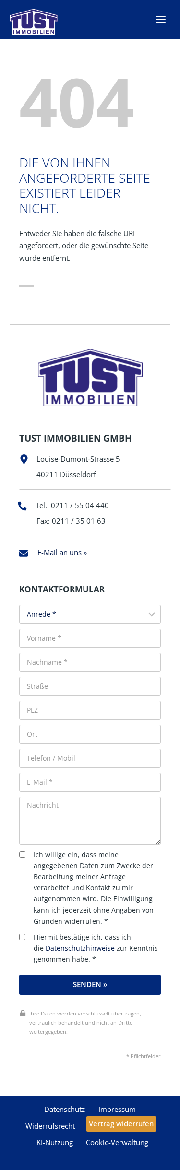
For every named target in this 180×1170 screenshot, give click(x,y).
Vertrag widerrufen (121, 1123)
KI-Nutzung (54, 1142)
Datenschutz (64, 1109)
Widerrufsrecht (50, 1126)
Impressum (117, 1109)
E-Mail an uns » (62, 552)
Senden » (90, 984)
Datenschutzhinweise (80, 948)
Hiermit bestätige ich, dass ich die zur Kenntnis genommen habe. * (96, 948)
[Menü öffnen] (160, 19)
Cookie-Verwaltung (117, 1142)
